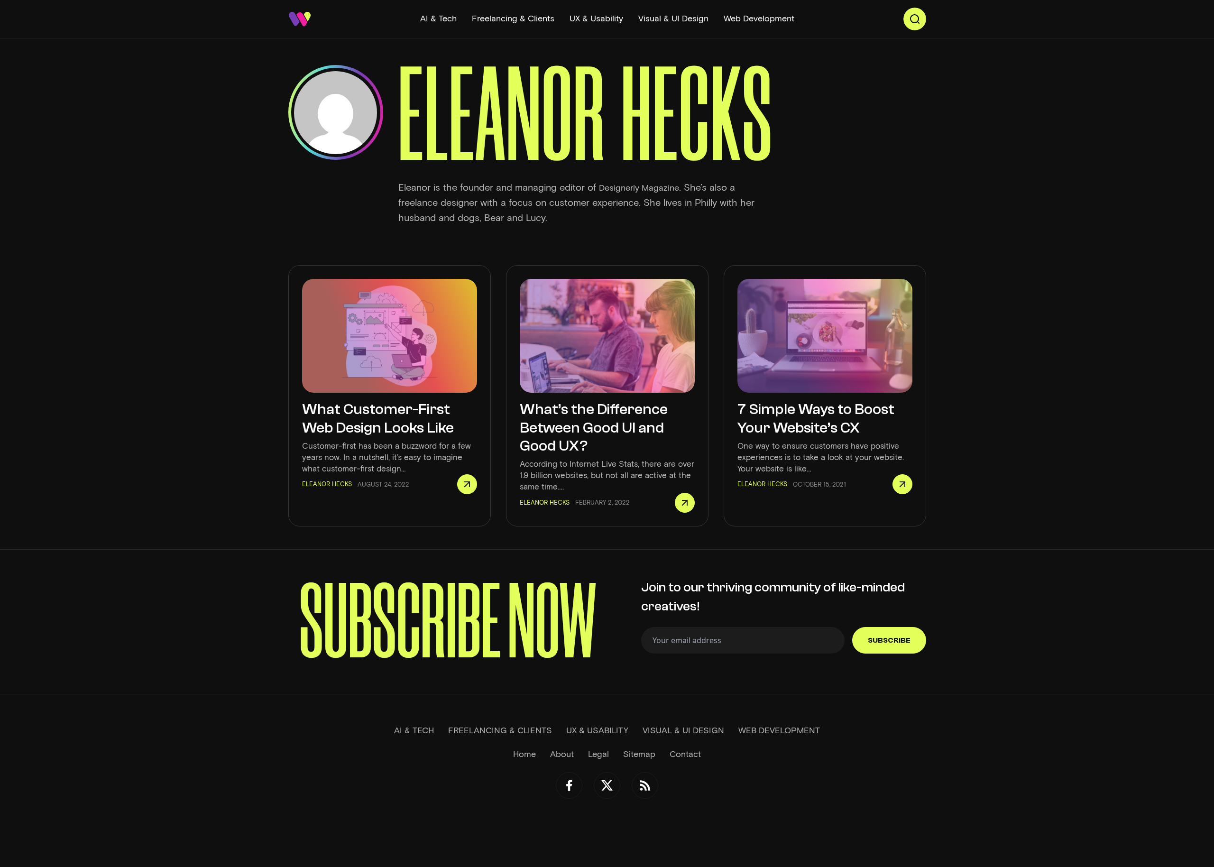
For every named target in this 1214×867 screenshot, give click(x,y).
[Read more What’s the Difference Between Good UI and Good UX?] (685, 503)
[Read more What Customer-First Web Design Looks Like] (467, 484)
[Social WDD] (569, 785)
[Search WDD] (914, 19)
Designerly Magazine (639, 188)
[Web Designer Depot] (299, 19)
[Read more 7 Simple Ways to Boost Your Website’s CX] (902, 484)
